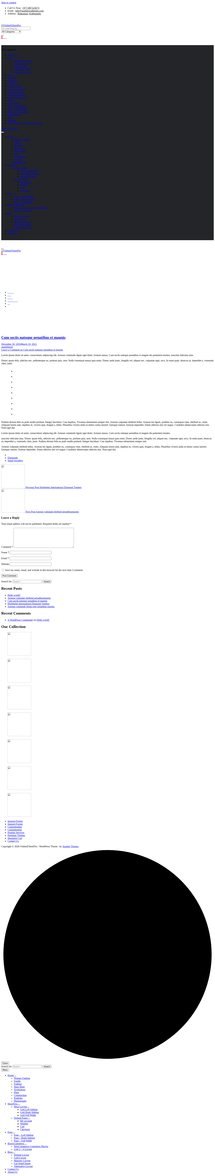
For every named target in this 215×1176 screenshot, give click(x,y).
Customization (15, 827)
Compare (12, 80)
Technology (20, 151)
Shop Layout (20, 168)
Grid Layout (20, 66)
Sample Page (14, 114)
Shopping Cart (15, 838)
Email (5, 558)
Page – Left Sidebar (17, 109)
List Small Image (22, 69)
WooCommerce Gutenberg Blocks (25, 123)
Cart (10, 75)
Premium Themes (16, 835)
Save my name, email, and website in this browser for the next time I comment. (44, 570)
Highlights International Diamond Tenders (53, 487)
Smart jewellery (15, 460)
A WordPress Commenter (20, 620)
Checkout (12, 77)
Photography (20, 162)
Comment (7, 547)
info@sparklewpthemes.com (29, 10)
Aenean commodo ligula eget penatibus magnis (31, 606)
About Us (12, 55)
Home (11, 100)
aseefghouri (7, 347)
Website (5, 564)
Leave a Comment (32, 349)
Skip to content (8, 2)
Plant (16, 153)
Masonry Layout (22, 72)
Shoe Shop (19, 148)
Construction (20, 156)
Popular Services (16, 832)
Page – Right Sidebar (18, 111)
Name (5, 552)
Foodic (17, 142)
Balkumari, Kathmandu (29, 13)
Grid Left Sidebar (16, 94)
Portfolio (18, 159)
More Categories (9, 128)
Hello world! (14, 595)
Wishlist (11, 120)
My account (13, 103)
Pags (10, 193)
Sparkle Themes (70, 846)
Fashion (18, 145)
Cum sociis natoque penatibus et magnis (33, 337)
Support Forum (15, 821)
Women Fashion (22, 139)
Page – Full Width (16, 106)
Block (16, 205)
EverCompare (14, 86)
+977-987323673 (30, 8)
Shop (10, 117)
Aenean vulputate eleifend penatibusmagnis (52, 511)
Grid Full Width (15, 92)
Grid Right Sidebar (17, 97)
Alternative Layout (23, 60)
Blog (10, 57)
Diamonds (13, 457)
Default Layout (21, 63)
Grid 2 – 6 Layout (16, 89)
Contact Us (13, 83)
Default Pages (21, 179)
